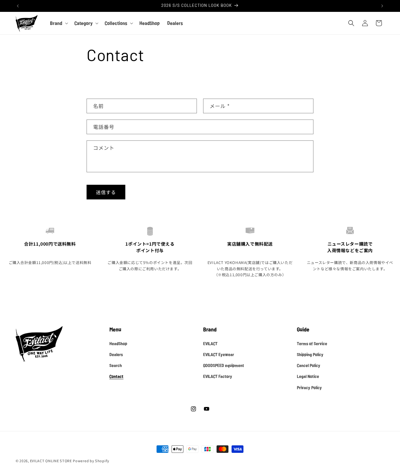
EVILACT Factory (217, 376)
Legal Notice (308, 376)
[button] (58, 23)
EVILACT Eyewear (218, 354)
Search (115, 365)
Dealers (116, 354)
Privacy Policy (309, 387)
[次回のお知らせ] (382, 6)
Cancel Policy (308, 365)
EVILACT (210, 343)
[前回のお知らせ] (18, 6)
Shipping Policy (310, 354)
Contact (116, 376)
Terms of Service (312, 343)
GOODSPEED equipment (223, 365)
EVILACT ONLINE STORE (51, 460)
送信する (106, 192)
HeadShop (118, 343)
